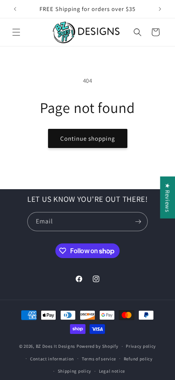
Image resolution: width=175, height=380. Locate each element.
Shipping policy (75, 371)
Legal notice (112, 371)
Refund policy (138, 359)
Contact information (52, 359)
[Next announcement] (160, 9)
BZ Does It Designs (56, 346)
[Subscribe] (138, 221)
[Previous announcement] (15, 9)
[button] (16, 32)
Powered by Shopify (97, 346)
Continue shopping (87, 138)
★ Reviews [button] (167, 197)
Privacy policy (141, 346)
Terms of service (99, 359)
